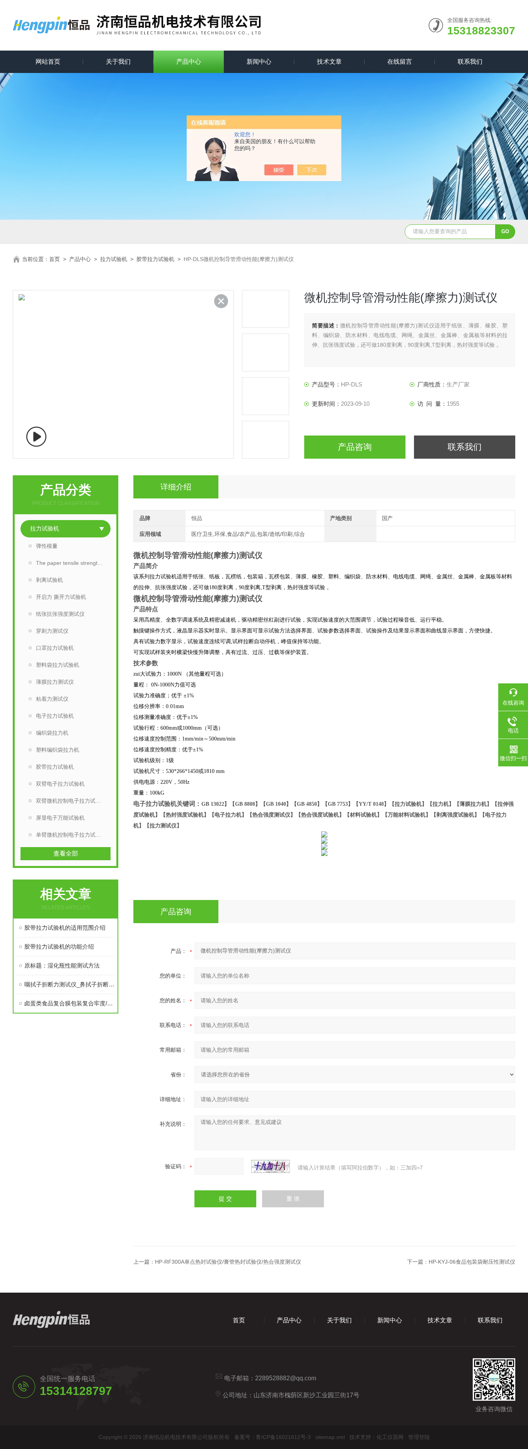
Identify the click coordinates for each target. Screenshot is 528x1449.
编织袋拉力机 (52, 733)
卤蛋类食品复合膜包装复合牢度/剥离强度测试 (69, 1003)
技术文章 (329, 61)
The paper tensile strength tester (73, 563)
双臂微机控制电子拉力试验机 (71, 801)
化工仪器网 (390, 1437)
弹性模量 (47, 546)
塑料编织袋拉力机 (57, 750)
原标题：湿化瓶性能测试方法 (62, 965)
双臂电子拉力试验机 (60, 784)
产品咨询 (355, 447)
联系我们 (470, 61)
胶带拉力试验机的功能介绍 (59, 946)
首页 (54, 259)
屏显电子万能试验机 (60, 818)
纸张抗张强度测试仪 (60, 614)
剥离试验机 (49, 580)
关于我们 (118, 61)
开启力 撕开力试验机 (61, 597)
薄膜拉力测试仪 (55, 682)
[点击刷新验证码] (270, 1166)
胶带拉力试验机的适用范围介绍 (65, 927)
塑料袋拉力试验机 (57, 665)
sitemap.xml (330, 1437)
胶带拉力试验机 (155, 259)
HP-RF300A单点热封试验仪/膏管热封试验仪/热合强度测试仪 (228, 1262)
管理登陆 (419, 1437)
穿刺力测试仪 (52, 631)
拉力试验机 (113, 259)
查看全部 (65, 853)
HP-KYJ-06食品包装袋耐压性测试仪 (472, 1262)
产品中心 (188, 61)
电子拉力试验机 (55, 716)
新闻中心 (259, 61)
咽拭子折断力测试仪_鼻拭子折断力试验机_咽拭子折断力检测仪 (69, 984)
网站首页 (48, 61)
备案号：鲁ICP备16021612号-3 (272, 1437)
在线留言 (399, 61)
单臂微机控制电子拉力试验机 (71, 835)
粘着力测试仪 (52, 699)
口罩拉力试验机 (55, 648)
